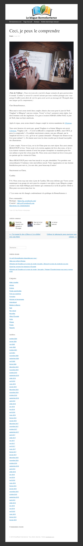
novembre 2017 (13, 426)
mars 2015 (12, 514)
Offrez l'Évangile (14, 316)
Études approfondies (15, 291)
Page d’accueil (27, 22)
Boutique (36, 22)
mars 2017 (12, 449)
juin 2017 (12, 441)
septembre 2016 (14, 466)
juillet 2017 (12, 438)
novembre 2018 (13, 392)
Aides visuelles (13, 282)
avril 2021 (12, 353)
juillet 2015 (12, 503)
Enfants (11, 288)
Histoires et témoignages (24, 210)
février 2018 (12, 418)
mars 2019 (12, 384)
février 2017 (12, 452)
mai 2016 (12, 477)
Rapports (12, 328)
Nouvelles (12, 313)
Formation (12, 296)
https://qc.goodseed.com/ (27, 200)
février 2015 (12, 517)
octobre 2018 (13, 395)
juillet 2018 (12, 404)
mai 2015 (12, 508)
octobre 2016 (13, 463)
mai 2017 (12, 443)
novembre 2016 (13, 460)
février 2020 (12, 364)
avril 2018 (12, 412)
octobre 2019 (13, 373)
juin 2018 (12, 407)
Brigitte (11, 36)
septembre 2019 (14, 375)
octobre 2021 (13, 350)
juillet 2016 (12, 472)
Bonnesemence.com (15, 22)
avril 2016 (12, 480)
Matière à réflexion (14, 305)
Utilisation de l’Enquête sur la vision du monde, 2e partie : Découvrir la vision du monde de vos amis (38, 264)
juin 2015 (12, 506)
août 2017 (12, 435)
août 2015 (12, 500)
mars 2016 (12, 483)
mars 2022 (12, 347)
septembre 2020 (14, 358)
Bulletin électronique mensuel (50, 22)
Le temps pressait (54, 223)
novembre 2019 (13, 370)
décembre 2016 (13, 458)
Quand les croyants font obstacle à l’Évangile (19, 225)
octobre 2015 (13, 494)
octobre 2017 (13, 429)
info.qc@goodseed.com (25, 203)
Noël (10, 308)
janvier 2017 (12, 455)
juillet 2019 (12, 378)
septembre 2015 (14, 497)
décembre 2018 (13, 390)
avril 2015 (12, 511)
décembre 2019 (13, 367)
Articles (11, 285)
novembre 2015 (13, 491)
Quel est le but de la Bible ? (38, 223)
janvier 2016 (12, 489)
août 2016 (12, 469)
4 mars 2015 (17, 36)
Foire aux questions (15, 294)
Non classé (12, 311)
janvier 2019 (12, 387)
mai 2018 (12, 409)
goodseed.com (50, 537)
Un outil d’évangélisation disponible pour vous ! (23, 258)
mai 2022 (12, 344)
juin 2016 (12, 474)
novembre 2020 (13, 356)
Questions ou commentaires (19, 205)
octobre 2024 (13, 339)
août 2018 (12, 401)
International (13, 302)
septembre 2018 (14, 398)
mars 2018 (12, 415)
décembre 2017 (13, 424)
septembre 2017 (14, 432)
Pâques (11, 322)
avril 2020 (12, 361)
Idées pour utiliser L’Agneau (17, 261)
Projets (11, 325)
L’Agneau (68, 123)
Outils (11, 319)
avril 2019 (12, 381)
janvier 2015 (12, 520)
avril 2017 (12, 446)
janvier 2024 (12, 341)
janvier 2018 (12, 421)
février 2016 (12, 486)
